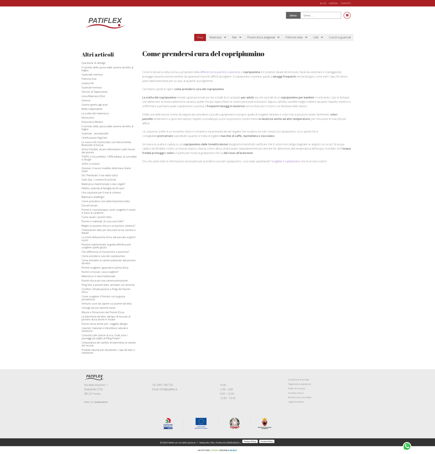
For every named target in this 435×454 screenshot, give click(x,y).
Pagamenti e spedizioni (299, 384)
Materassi (215, 37)
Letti (315, 37)
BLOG (323, 3)
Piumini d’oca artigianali (261, 37)
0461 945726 (165, 385)
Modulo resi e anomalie (299, 397)
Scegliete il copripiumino (286, 161)
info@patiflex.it (168, 389)
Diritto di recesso (296, 388)
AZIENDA (333, 3)
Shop (200, 37)
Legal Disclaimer (296, 401)
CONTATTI (346, 3)
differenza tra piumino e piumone (220, 72)
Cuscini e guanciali (340, 37)
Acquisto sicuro (296, 392)
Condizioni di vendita (298, 379)
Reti (234, 37)
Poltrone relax (294, 37)
